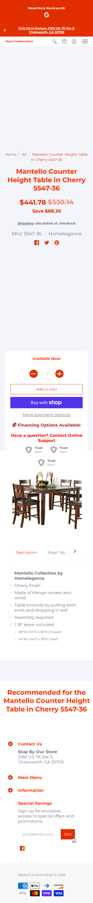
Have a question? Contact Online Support (46, 438)
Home (11, 154)
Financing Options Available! (49, 425)
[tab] (26, 552)
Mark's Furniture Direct (36, 875)
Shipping (25, 223)
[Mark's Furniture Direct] (19, 41)
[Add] (59, 374)
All (24, 154)
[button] (5, 30)
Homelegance (65, 234)
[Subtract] (33, 374)
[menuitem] (54, 41)
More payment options (46, 414)
